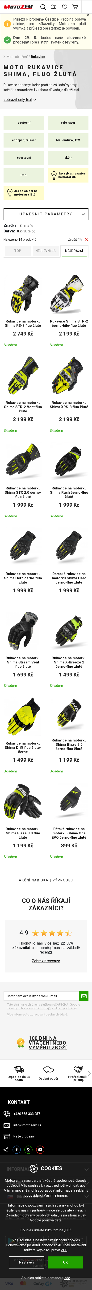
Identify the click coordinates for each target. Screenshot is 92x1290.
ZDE (64, 1250)
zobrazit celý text (18, 100)
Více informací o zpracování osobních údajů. (37, 1014)
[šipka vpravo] (87, 1073)
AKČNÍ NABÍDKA (34, 880)
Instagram (28, 1148)
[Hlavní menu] (86, 6)
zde (67, 1278)
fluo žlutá (24, 231)
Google (81, 1180)
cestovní (24, 122)
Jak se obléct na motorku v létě (25, 192)
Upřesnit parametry (46, 214)
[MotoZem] (18, 6)
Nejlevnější (46, 251)
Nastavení (26, 1262)
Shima (24, 225)
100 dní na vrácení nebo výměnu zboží (48, 1043)
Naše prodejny (24, 1136)
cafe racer (68, 122)
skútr (68, 157)
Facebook (17, 1148)
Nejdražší (74, 251)
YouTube (40, 1148)
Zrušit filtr (75, 239)
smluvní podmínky (64, 1008)
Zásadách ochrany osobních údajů (32, 1215)
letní (24, 175)
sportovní (24, 157)
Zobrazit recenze (46, 961)
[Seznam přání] (64, 6)
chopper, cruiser (24, 140)
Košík (75, 6)
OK (65, 1262)
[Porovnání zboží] (53, 6)
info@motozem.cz (27, 1125)
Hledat (43, 6)
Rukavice (38, 56)
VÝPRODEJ (63, 880)
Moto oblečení (17, 56)
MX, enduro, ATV (68, 140)
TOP (17, 251)
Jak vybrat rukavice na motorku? (72, 175)
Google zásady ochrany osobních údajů (43, 1006)
